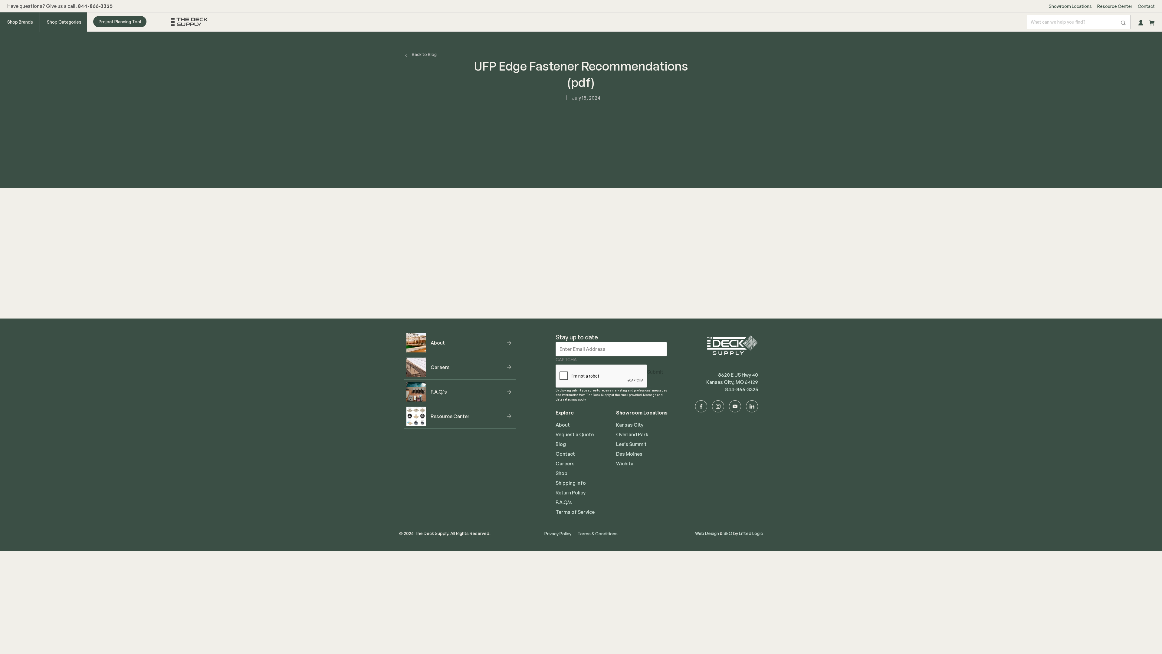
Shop (561, 473)
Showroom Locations (1070, 6)
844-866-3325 (741, 389)
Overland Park (632, 434)
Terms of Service (575, 512)
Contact (1146, 6)
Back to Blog (424, 54)
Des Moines (629, 454)
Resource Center (1114, 6)
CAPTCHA (566, 359)
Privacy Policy (557, 533)
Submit (655, 372)
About (563, 425)
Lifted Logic (751, 533)
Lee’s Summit (631, 444)
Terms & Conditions (597, 533)
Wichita (624, 464)
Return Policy (571, 493)
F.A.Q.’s (564, 502)
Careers (565, 464)
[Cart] (1152, 21)
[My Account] (1141, 21)
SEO (728, 533)
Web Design (707, 533)
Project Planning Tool (120, 21)
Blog (561, 444)
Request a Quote (575, 434)
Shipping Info (571, 483)
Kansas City (629, 425)
